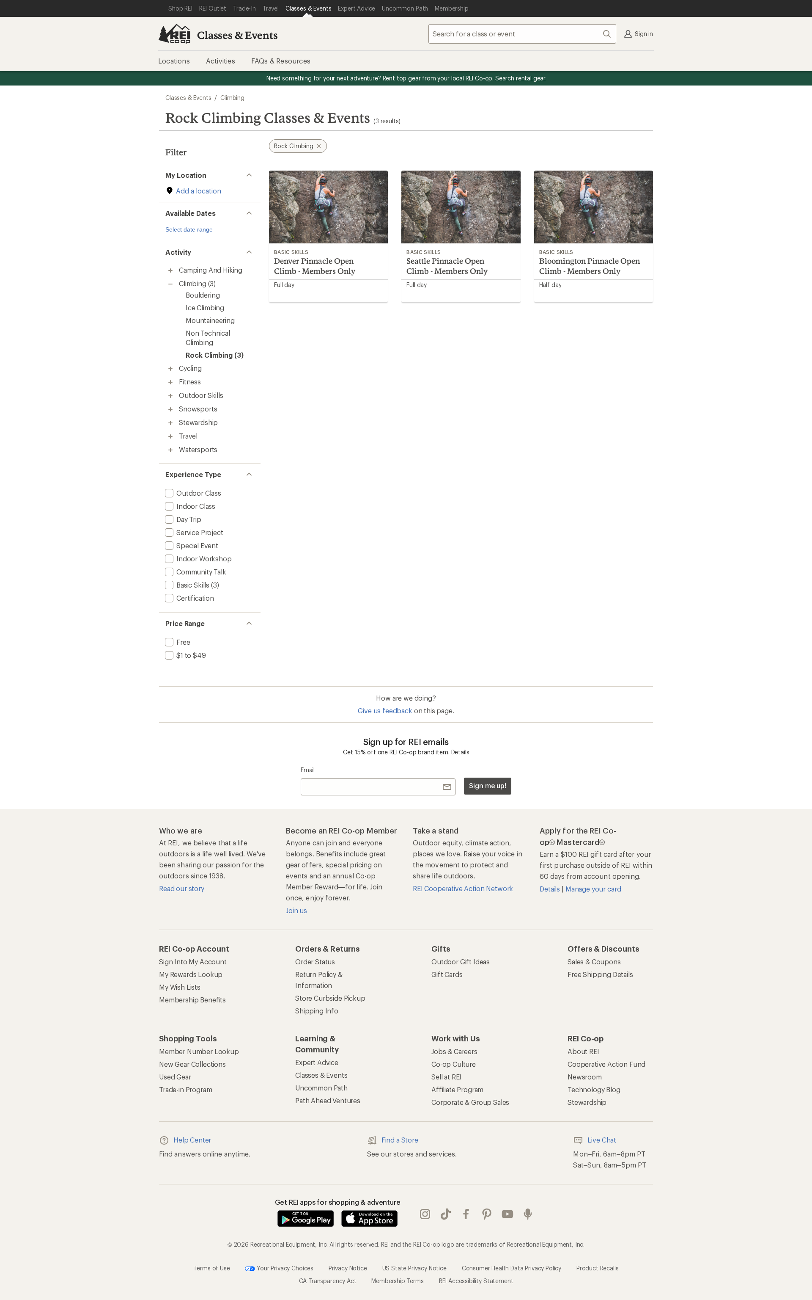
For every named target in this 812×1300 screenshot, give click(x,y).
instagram (425, 1214)
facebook (466, 1214)
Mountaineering (210, 320)
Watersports (198, 449)
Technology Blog (594, 1089)
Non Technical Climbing (208, 337)
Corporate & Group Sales (470, 1102)
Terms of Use (211, 1267)
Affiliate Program (457, 1089)
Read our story (181, 888)
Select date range (189, 229)
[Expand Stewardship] (170, 423)
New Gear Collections (192, 1064)
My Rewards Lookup (190, 974)
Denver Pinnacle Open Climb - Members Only (314, 266)
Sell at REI (446, 1077)
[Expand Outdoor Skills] (170, 396)
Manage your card (593, 889)
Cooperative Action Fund (606, 1064)
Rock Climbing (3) (215, 355)
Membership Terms (397, 1280)
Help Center (192, 1140)
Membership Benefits (192, 1000)
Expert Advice (316, 1062)
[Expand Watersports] (170, 450)
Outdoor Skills (201, 395)
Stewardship (198, 422)
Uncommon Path (321, 1088)
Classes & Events (237, 35)
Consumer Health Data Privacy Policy (511, 1267)
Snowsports (198, 409)
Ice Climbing (205, 308)
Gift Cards (446, 974)
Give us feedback (385, 711)
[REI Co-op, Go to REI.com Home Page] (174, 34)
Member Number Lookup (199, 1051)
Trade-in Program (185, 1089)
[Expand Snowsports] (170, 409)
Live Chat (601, 1140)
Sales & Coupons (594, 962)
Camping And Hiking (210, 270)
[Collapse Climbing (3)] (170, 284)
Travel (188, 436)
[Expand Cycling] (170, 369)
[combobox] (522, 34)
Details (460, 752)
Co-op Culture (453, 1064)
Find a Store (399, 1140)
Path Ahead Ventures (327, 1100)
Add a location (198, 191)
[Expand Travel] (170, 436)
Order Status (315, 962)
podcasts (528, 1214)
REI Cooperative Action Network (463, 888)
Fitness (190, 382)
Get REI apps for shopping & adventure (338, 1202)
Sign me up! (487, 785)
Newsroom (585, 1077)
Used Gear (175, 1077)
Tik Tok (446, 1214)
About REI (583, 1051)
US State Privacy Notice (414, 1267)
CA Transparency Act (328, 1280)
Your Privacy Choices (284, 1267)
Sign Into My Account (193, 962)
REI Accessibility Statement (476, 1280)
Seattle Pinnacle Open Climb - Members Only (447, 266)
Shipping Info (316, 1011)
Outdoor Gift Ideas (460, 962)
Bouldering (202, 295)
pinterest (487, 1214)
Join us (296, 910)
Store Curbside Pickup (330, 998)
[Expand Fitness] (170, 382)
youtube (508, 1214)
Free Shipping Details (600, 974)
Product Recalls (597, 1267)
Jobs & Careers (454, 1051)
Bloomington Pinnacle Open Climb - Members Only (589, 266)
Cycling (190, 368)
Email (308, 769)
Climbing (232, 97)
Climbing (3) (197, 283)
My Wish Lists (179, 987)
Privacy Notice (348, 1267)
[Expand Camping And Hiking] (170, 270)
